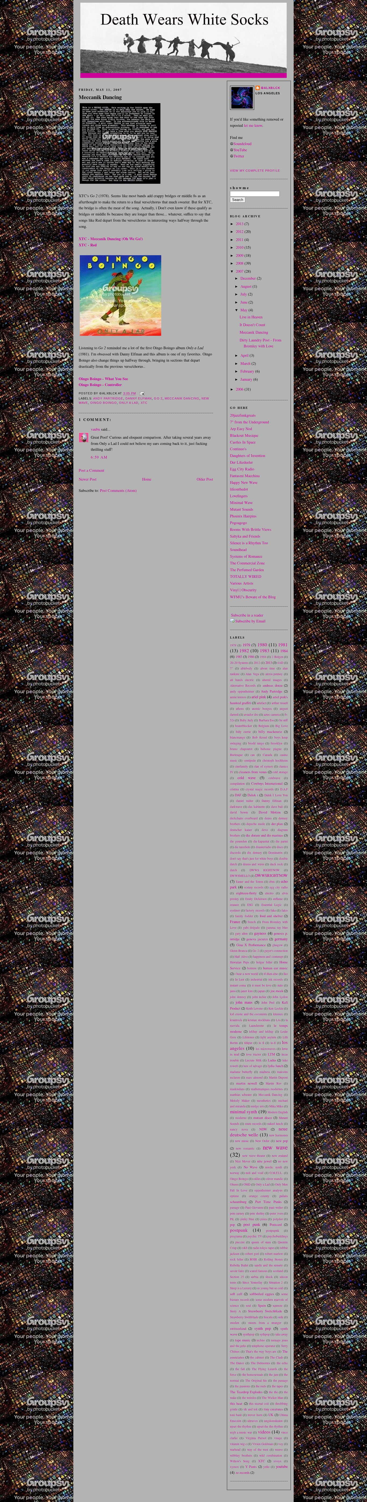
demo (268, 818)
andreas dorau (272, 685)
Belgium (263, 726)
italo (280, 985)
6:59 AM (99, 457)
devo (265, 830)
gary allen (241, 933)
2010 (240, 247)
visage (278, 1438)
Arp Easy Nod (241, 428)
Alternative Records (243, 685)
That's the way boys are (261, 1351)
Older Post (205, 479)
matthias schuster (241, 1095)
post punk (251, 1224)
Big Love (281, 726)
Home (146, 479)
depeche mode (255, 824)
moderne (240, 1118)
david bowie (239, 812)
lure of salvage (252, 1066)
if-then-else (271, 974)
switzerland (238, 1328)
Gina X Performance (251, 944)
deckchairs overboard (244, 818)
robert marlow (274, 1254)
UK (270, 1414)
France (235, 921)
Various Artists (241, 583)
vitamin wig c (238, 1444)
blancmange (237, 737)
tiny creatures (273, 1409)
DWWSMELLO (240, 876)
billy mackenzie (270, 731)
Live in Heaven (251, 316)
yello (266, 1467)
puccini (239, 1242)
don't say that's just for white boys (251, 858)
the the (273, 1392)
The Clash (276, 1357)
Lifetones (248, 1037)
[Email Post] (141, 393)
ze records (243, 1472)
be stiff (283, 720)
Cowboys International (267, 783)
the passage (280, 1380)
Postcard (276, 1224)
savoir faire (237, 1271)
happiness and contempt (268, 956)
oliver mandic (274, 1179)
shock (269, 1277)
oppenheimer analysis (268, 1190)
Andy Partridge (108, 398)
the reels (261, 1386)
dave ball (277, 807)
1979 (246, 644)
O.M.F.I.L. (276, 1173)
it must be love (261, 985)
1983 (264, 650)
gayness (260, 933)
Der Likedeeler (241, 462)
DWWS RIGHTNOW (265, 870)
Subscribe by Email (250, 621)
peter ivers (276, 1213)
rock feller (236, 1259)
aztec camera (272, 714)
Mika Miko (276, 1106)
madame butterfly (241, 1072)
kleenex (278, 1014)
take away (281, 1334)
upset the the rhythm (270, 1426)
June (244, 302)
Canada (267, 755)
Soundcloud (242, 143)
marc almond (254, 1077)
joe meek (277, 990)
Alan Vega (252, 674)
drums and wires (253, 864)
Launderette (256, 1026)
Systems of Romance (246, 556)
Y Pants (251, 1466)
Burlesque (236, 755)
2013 (240, 223)
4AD (280, 663)
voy (280, 1444)
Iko (285, 974)
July (244, 294)
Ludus (272, 1060)
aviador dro (251, 714)
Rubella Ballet (239, 1265)
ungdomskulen (273, 1421)
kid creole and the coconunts (248, 1014)
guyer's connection (276, 951)
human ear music (275, 968)
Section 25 (237, 1277)
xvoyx (278, 1461)
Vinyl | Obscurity (243, 589)
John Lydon (280, 997)
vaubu (95, 429)
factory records (255, 910)
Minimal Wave (241, 502)
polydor (278, 1219)
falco (285, 910)
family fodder (244, 916)
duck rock (276, 864)
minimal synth (243, 1111)
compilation (237, 783)
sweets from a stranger (265, 1323)
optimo (234, 1196)
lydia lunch (275, 1065)
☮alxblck (270, 87)
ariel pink (258, 696)
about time (267, 668)
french (252, 922)
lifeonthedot (239, 489)
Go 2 (158, 398)
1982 (244, 650)
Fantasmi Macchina (245, 475)
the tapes (277, 1386)
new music (242, 1141)
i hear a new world (246, 974)
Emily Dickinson (256, 899)
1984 (284, 650)
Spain (262, 1305)
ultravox (252, 1421)
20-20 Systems (239, 663)
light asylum (268, 1037)
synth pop (262, 1328)
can (252, 755)
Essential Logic (271, 905)
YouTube (240, 149)
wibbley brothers (241, 1455)
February (247, 371)
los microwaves (265, 1049)
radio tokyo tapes (264, 1248)
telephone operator (263, 1346)
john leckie (259, 997)
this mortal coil (259, 1404)
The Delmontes (260, 1363)
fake (273, 910)
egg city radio (279, 887)
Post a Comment (91, 470)
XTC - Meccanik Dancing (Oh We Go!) (111, 239)
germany (281, 938)
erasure (234, 905)
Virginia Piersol (256, 1438)
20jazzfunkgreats (243, 415)
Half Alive (241, 956)
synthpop (248, 1334)
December (248, 278)
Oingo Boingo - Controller (100, 384)
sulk (280, 1317)
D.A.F (284, 789)
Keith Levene (254, 1008)
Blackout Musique (244, 435)
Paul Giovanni (254, 1207)
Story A (235, 1311)
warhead (235, 1449)
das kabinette (256, 807)
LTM (271, 1054)
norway (234, 1173)
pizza (263, 1219)
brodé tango (256, 743)
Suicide (268, 1317)
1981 (283, 645)
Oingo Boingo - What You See (103, 378)
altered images (272, 680)
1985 (239, 656)
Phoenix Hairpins (243, 515)
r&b (244, 1248)
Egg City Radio (242, 468)
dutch (233, 870)
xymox (234, 1467)
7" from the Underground (249, 421)
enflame (278, 899)
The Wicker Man (272, 1398)
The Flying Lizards (264, 1369)
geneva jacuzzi (257, 939)
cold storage (280, 772)
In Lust (239, 979)
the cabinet (257, 1357)
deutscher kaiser (241, 830)
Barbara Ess (266, 720)
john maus (244, 1002)
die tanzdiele (242, 847)
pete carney (237, 1213)
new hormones (278, 1135)
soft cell (236, 1293)
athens (240, 709)
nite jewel (264, 1161)
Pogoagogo (238, 522)
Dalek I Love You (276, 795)
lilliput (248, 1043)
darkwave (236, 807)
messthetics (264, 1100)
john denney (238, 997)
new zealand (280, 1156)
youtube (282, 1466)
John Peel (267, 1002)
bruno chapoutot (241, 749)
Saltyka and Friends (245, 536)
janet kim (247, 991)
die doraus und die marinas (264, 835)
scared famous (258, 1271)
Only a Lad (128, 402)
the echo (282, 1363)
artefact (261, 703)
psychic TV (254, 1236)
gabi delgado (251, 927)
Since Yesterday (252, 1282)
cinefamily (241, 766)
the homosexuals (252, 1375)
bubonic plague (271, 749)
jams (233, 991)
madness (265, 1072)
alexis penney (274, 674)
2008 (240, 263)
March (245, 363)
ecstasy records (253, 887)
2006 (240, 389)
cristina (234, 789)
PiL (232, 1219)
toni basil (236, 1415)
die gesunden (238, 841)
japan (261, 991)
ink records (275, 979)
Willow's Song (240, 1461)
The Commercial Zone (247, 562)
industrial (256, 979)
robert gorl (252, 1254)
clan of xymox (263, 766)
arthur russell (280, 703)
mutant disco (262, 1117)
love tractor (253, 1054)
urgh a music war (241, 1432)
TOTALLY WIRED (245, 576)
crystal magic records (259, 789)
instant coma (238, 985)
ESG (250, 905)
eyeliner (235, 910)
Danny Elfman (138, 398)
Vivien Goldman (262, 1444)
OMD (246, 1184)
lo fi (261, 1043)
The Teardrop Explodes (246, 1391)
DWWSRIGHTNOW (271, 875)
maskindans (237, 1089)
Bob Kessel (259, 737)
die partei (282, 841)
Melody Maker (240, 1100)
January (246, 379)
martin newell (246, 1083)
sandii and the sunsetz (268, 1265)
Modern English (278, 1112)
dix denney (254, 853)
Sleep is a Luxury (241, 1288)
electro (269, 893)
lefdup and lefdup (261, 1031)
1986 (251, 656)
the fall (240, 1369)
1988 (263, 657)
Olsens (234, 1184)
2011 (240, 239)
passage (234, 1207)
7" (231, 668)
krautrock (236, 1020)
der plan (277, 823)
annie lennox (238, 697)
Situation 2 (276, 1282)
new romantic (245, 1148)
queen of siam (261, 1242)
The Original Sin (256, 1380)
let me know (253, 125)
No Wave (250, 1167)
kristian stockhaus (259, 1020)
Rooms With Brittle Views (250, 529)
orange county (259, 1196)
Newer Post (87, 479)
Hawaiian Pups (239, 962)
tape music (243, 1340)
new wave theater (253, 1156)
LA (278, 1020)
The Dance (237, 1363)
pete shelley (257, 1213)
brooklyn (276, 743)
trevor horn (255, 1415)
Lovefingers (239, 495)
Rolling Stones (273, 1259)
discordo (235, 853)
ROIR (253, 1259)
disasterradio (263, 847)
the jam (273, 1375)
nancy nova (239, 1129)
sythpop (265, 1334)
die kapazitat (261, 841)
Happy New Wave (243, 482)
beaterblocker (243, 726)
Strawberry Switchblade (265, 1311)
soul (248, 1305)
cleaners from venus (253, 771)
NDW (263, 1129)
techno (261, 1340)
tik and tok (251, 1409)
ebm (272, 882)
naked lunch (275, 1124)
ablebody (246, 668)
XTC (144, 402)
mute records (253, 1124)
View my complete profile (255, 170)
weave (279, 1449)
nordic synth (273, 1167)
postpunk (239, 1230)
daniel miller (244, 801)
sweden (234, 1323)
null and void (254, 1173)
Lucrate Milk (253, 1060)
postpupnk (272, 1231)
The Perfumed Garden (247, 569)
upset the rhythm (240, 1426)
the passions (242, 1386)
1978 (233, 645)
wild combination (270, 1455)
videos (264, 1432)
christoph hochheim (275, 760)
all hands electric (242, 680)
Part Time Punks (268, 1201)
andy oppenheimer (242, 691)
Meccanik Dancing (100, 97)
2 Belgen (277, 657)
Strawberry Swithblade (244, 1317)
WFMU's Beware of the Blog (253, 596)
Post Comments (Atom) (118, 490)
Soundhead (238, 549)
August (246, 286)
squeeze (277, 1305)
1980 (262, 645)
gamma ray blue (277, 927)
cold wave (247, 777)
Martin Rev (274, 1083)
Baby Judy (246, 720)
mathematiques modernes (267, 1089)
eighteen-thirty (246, 893)
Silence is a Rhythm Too (249, 542)
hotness (251, 968)
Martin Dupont (278, 1077)
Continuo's (238, 448)
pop (232, 1224)
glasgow (277, 945)
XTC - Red (88, 245)
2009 (240, 255)
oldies (257, 1179)
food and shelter (271, 915)
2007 (240, 271)
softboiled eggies (262, 1293)
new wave (275, 1147)
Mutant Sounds (241, 509)
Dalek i (252, 795)
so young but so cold (270, 1288)
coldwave (274, 778)
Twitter (238, 156)
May (244, 309)
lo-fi (273, 1043)
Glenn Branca (238, 951)
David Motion (269, 812)
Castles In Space (243, 442)
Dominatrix (275, 853)
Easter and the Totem (249, 882)
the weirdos (249, 1398)
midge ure (257, 1106)
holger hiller (264, 962)
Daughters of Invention (247, 455)
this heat (236, 1403)
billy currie (243, 732)
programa (236, 1236)
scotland (278, 1271)
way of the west (257, 1449)
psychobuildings (277, 1236)
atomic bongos (262, 709)
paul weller (276, 1207)
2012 (240, 231)
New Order (262, 1141)
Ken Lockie (275, 1008)
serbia (254, 1277)
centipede (250, 760)
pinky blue (247, 1219)
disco (280, 847)
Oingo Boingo (103, 402)
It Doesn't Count (252, 324)
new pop (282, 1140)
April (245, 355)
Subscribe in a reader (247, 615)
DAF (238, 795)
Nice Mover (242, 1161)
